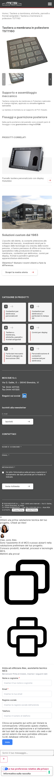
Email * (5, 455)
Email (5, 689)
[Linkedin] (24, 396)
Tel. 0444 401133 (10, 387)
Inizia (7, 742)
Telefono (6, 711)
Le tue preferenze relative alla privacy (28, 768)
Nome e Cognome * (11, 447)
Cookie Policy (32, 510)
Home (5, 13)
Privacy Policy (18, 510)
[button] (27, 529)
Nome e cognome (11, 678)
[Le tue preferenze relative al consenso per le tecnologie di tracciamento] (49, 772)
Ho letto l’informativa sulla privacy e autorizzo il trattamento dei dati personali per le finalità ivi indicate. (26, 474)
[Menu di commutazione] (50, 4)
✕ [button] (1, 517)
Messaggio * (8, 467)
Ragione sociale (9, 700)
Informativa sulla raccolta (17, 773)
